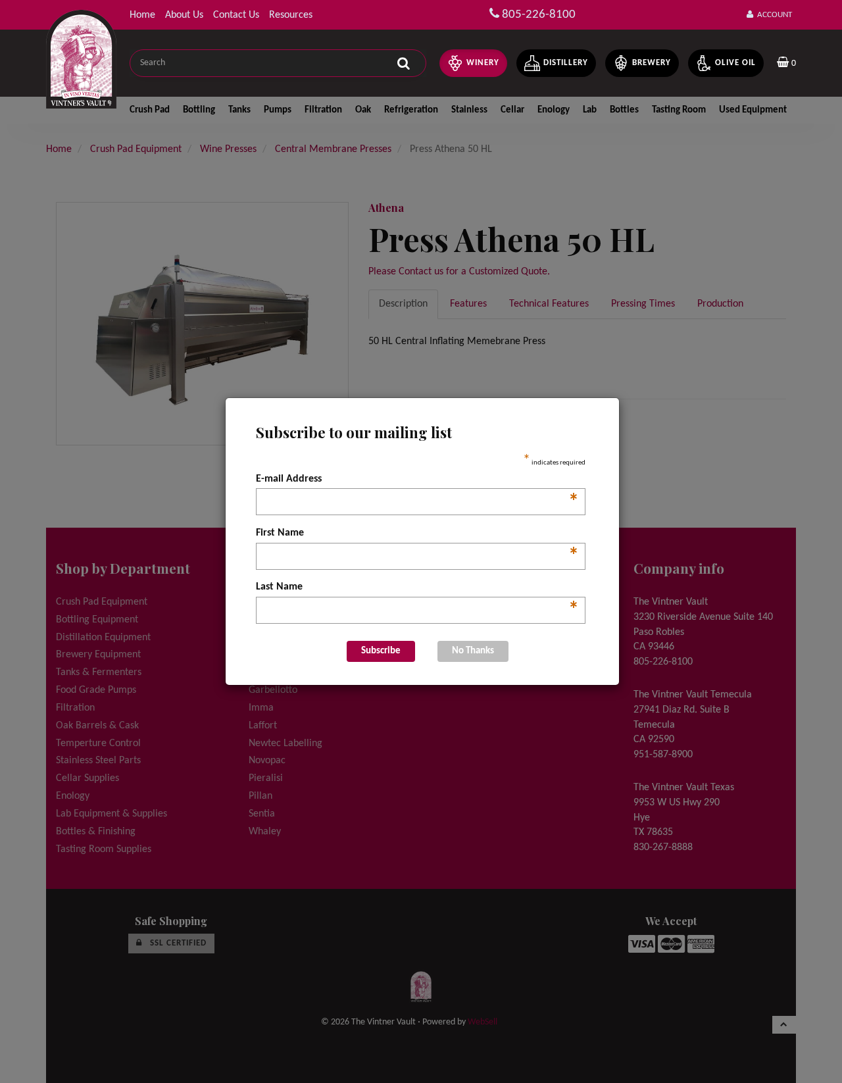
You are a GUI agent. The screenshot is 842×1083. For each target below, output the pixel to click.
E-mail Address (417, 480)
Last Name (417, 588)
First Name (417, 534)
